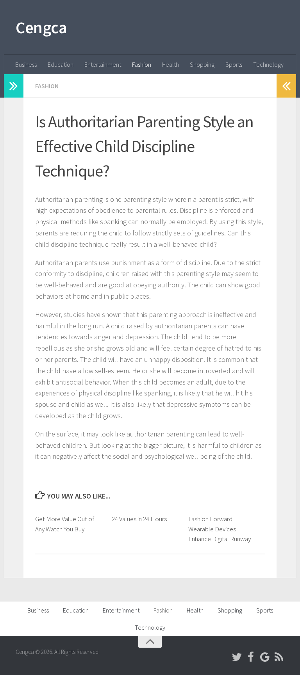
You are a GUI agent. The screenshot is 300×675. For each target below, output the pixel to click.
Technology (268, 64)
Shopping (202, 64)
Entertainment (102, 64)
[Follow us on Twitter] (236, 657)
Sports (233, 64)
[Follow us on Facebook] (250, 657)
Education (60, 64)
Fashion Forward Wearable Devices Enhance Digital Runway (219, 529)
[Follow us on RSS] (278, 657)
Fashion (141, 64)
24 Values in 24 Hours (139, 519)
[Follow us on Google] (264, 657)
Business (26, 64)
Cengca (41, 27)
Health (170, 64)
